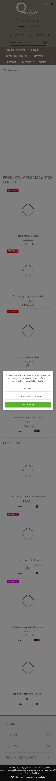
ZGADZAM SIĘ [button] (28, 404)
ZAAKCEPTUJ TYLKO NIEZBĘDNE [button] (28, 396)
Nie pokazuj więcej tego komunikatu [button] (30, 777)
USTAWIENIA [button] (28, 389)
